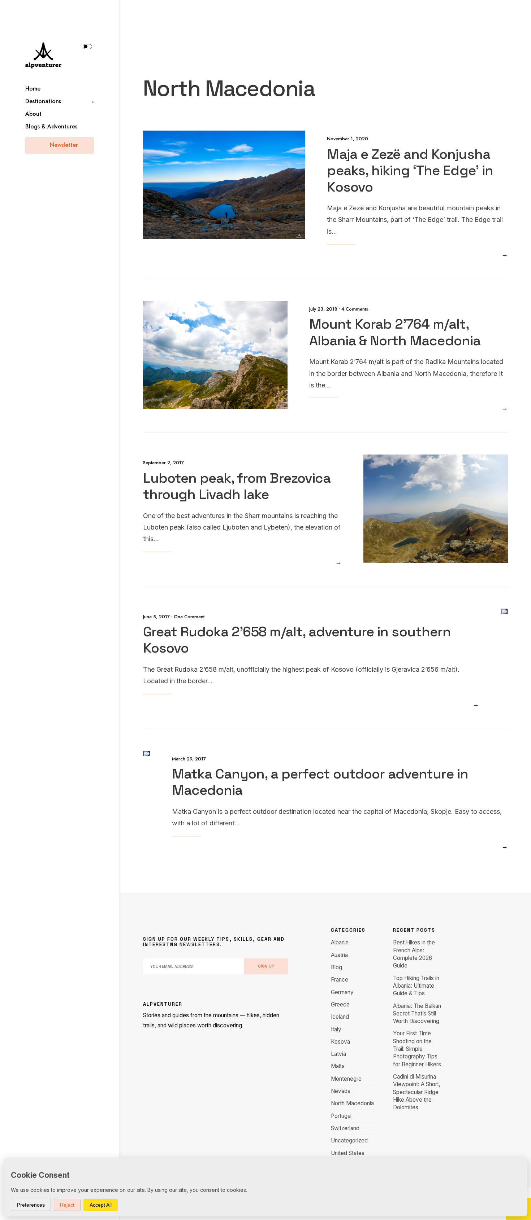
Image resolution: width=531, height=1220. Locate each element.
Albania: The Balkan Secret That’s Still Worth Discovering (417, 1013)
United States (347, 1153)
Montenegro (346, 1078)
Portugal (341, 1116)
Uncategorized (349, 1140)
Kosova (340, 1041)
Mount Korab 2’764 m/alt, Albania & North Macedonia (394, 332)
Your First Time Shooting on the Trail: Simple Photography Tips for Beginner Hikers (417, 1048)
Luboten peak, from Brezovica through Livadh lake (237, 486)
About (33, 114)
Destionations (43, 101)
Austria (339, 955)
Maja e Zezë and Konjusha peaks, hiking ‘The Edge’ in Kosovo (410, 170)
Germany (342, 992)
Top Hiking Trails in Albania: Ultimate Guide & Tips (416, 986)
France (339, 979)
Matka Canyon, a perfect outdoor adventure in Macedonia (320, 782)
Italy (336, 1029)
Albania (340, 942)
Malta (338, 1066)
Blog (336, 967)
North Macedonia (352, 1103)
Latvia (338, 1053)
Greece (340, 1004)
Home (32, 88)
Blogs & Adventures (51, 126)
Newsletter (63, 145)
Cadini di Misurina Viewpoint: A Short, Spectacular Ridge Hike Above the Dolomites (416, 1092)
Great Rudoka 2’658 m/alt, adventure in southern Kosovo (297, 640)
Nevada (340, 1091)
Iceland (340, 1016)
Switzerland (345, 1128)
